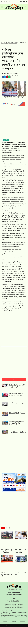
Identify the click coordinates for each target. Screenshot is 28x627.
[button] (3, 77)
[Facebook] (20, 1)
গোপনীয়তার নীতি (20, 589)
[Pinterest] (26, 1)
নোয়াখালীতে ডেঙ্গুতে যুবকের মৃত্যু (16, 403)
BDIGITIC (20, 625)
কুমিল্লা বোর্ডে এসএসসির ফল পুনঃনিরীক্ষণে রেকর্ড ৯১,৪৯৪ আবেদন (6, 551)
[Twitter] (21, 1)
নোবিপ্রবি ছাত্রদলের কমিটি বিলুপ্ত (20, 574)
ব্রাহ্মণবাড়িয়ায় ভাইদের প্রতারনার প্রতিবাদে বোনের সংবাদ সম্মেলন (16, 394)
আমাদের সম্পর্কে (7, 589)
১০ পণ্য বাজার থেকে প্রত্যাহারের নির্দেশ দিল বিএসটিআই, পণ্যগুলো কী (17, 432)
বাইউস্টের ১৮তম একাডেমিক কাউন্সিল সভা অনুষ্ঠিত (6, 574)
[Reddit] (24, 1)
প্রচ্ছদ (2, 42)
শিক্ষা (4, 42)
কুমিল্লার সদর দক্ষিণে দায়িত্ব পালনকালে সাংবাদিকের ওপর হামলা (17, 413)
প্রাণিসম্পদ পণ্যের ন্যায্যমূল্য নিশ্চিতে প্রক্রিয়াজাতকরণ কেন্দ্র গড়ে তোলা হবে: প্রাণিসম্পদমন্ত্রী (17, 385)
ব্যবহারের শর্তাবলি (14, 589)
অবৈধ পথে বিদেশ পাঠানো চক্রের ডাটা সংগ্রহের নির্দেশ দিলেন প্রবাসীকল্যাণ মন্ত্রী (16, 423)
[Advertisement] (14, 25)
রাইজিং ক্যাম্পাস (9, 42)
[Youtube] (23, 1)
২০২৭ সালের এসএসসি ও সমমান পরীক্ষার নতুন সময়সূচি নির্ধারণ (20, 551)
